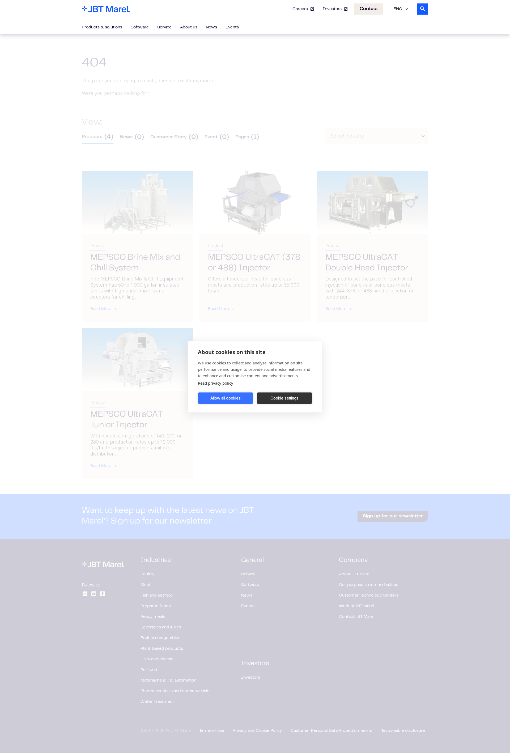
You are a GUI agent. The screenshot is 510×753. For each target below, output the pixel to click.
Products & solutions (102, 27)
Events (232, 27)
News (211, 27)
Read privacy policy (215, 382)
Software (140, 27)
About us (188, 27)
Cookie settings (284, 398)
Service (164, 27)
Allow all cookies (225, 398)
